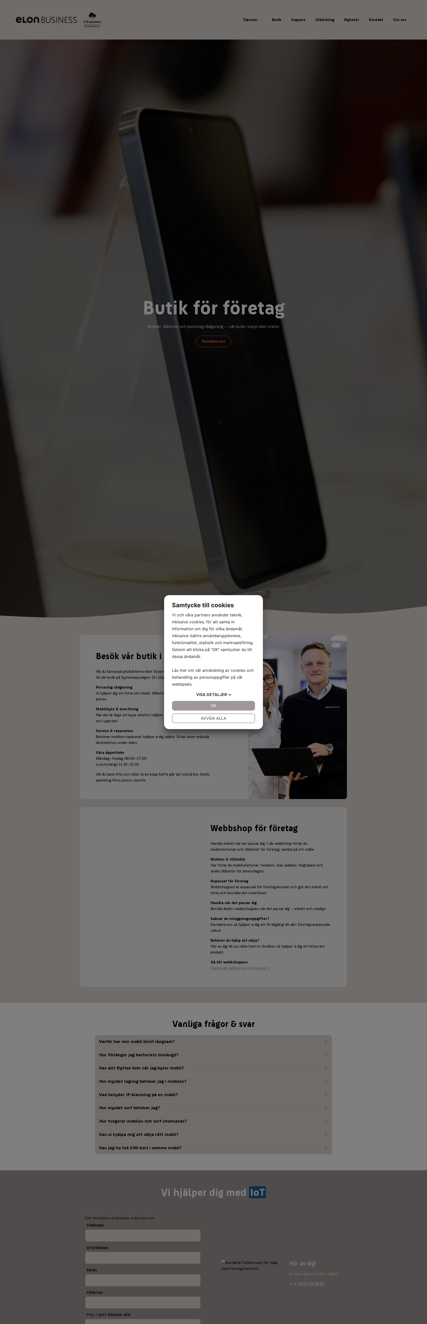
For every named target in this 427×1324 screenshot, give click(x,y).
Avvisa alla (213, 718)
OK (213, 705)
